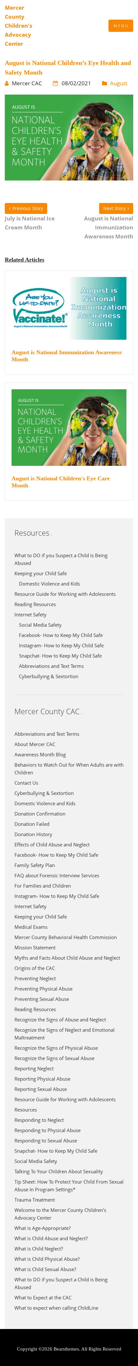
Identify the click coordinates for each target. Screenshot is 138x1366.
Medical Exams (30, 927)
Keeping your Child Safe (40, 573)
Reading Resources (35, 604)
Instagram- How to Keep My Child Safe (61, 645)
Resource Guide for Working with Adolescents (65, 594)
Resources (25, 1109)
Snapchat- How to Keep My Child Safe (60, 655)
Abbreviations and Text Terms (51, 666)
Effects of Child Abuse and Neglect (52, 844)
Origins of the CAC (34, 968)
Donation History (33, 834)
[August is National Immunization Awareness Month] (69, 312)
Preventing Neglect (35, 978)
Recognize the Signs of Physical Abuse (56, 1048)
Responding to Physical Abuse (47, 1130)
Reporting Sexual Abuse (40, 1089)
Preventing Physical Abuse (43, 988)
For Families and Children (42, 885)
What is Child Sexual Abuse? (45, 1269)
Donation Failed (31, 824)
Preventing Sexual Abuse (41, 999)
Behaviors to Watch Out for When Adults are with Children (69, 768)
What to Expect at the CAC (43, 1297)
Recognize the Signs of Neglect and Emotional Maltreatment (64, 1034)
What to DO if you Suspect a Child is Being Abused (61, 559)
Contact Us (26, 783)
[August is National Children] (69, 431)
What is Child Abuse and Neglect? (51, 1238)
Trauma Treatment (34, 1199)
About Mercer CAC (34, 744)
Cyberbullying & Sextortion (48, 676)
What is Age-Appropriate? (42, 1228)
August (118, 83)
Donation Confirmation (39, 813)
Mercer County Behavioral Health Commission (65, 937)
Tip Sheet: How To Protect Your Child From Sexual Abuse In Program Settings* (69, 1185)
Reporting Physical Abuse (42, 1078)
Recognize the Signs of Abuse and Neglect (60, 1019)
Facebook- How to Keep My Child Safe (61, 635)
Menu (121, 25)
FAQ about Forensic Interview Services (56, 875)
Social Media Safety (40, 625)
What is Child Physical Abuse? (47, 1259)
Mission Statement (35, 947)
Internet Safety (30, 614)
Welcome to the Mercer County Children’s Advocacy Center (60, 1214)
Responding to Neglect (39, 1120)
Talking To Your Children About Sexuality (58, 1171)
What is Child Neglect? (38, 1248)
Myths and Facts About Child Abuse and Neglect (67, 958)
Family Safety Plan (34, 865)
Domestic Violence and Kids (49, 583)
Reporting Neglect (34, 1068)
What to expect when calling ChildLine (56, 1308)
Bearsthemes (66, 1349)
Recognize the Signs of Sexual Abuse (54, 1058)
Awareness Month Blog (40, 754)
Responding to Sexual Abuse (45, 1140)
